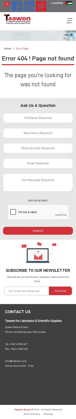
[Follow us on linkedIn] (29, 5)
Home (7, 48)
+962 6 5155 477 (18, 344)
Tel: (7, 344)
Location (57, 2)
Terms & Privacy (32, 414)
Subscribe (60, 290)
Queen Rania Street (16, 327)
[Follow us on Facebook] (17, 5)
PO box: (9, 331)
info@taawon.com (16, 361)
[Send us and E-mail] (41, 5)
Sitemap (48, 414)
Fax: (7, 348)
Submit (38, 230)
